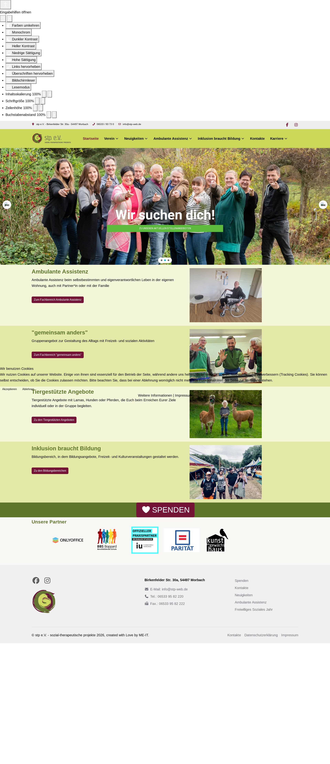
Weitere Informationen (155, 395)
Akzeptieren (9, 389)
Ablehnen (28, 389)
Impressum (183, 395)
